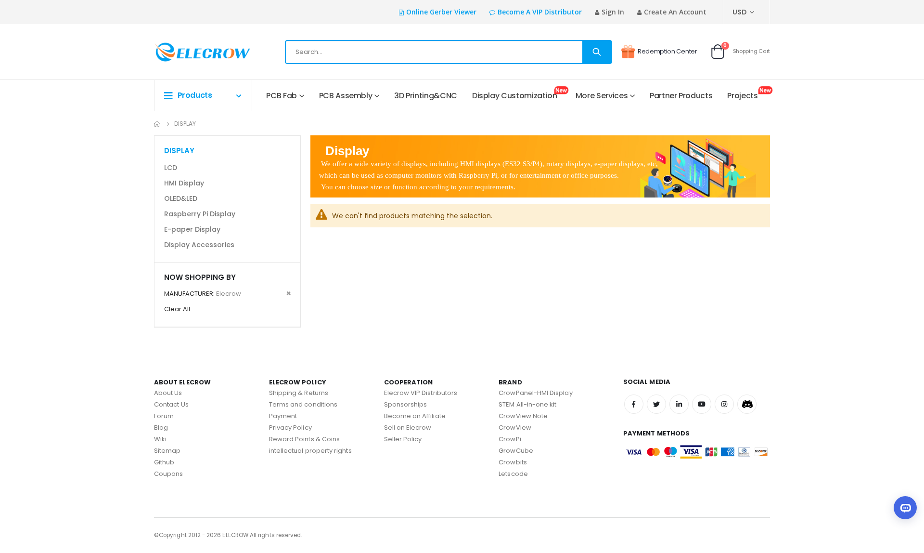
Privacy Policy (290, 427)
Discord (747, 404)
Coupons (168, 473)
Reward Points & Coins (304, 439)
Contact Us (171, 404)
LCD (170, 167)
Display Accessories (199, 245)
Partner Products (681, 95)
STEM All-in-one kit (527, 404)
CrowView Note (523, 416)
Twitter (656, 404)
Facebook (633, 404)
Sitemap (167, 450)
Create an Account (675, 11)
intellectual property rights (310, 450)
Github (164, 462)
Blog (161, 427)
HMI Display (184, 183)
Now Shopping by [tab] (200, 277)
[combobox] (448, 52)
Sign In (613, 11)
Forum (164, 416)
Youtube (701, 404)
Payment (283, 416)
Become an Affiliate (415, 416)
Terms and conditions (303, 404)
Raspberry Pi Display (199, 214)
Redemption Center (667, 51)
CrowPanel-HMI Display (535, 392)
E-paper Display (192, 229)
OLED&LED (180, 198)
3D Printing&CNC (425, 95)
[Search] (596, 52)
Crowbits (513, 462)
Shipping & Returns (298, 392)
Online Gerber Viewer (441, 11)
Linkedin (679, 404)
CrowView (515, 427)
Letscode (513, 473)
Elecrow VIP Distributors (421, 392)
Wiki (160, 439)
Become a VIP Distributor (540, 11)
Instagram (724, 404)
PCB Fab (281, 95)
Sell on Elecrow (408, 427)
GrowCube (516, 450)
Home (157, 124)
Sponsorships (405, 404)
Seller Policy (403, 439)
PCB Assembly (345, 95)
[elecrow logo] (188, 52)
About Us (168, 392)
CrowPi (510, 439)
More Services (602, 95)
